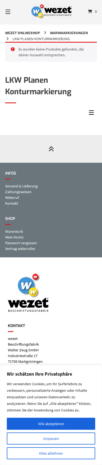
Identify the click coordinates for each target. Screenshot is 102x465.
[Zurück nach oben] (51, 149)
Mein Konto (14, 237)
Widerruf (12, 197)
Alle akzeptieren (51, 423)
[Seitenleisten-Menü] (93, 113)
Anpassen (51, 438)
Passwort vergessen (21, 242)
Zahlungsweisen (18, 191)
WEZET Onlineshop (22, 32)
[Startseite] (51, 11)
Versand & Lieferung (21, 186)
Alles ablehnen (51, 453)
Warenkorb (14, 231)
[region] (51, 415)
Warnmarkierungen (69, 32)
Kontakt (11, 203)
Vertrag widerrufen (20, 248)
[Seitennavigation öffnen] (14, 11)
